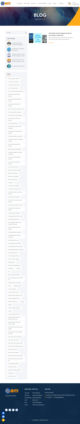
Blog (54, 3)
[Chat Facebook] (3, 413)
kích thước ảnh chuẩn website (15, 115)
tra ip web (10, 182)
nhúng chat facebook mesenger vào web (15, 140)
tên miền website (12, 289)
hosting (22, 301)
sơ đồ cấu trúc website (13, 81)
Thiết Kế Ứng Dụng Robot (38, 404)
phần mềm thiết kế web (13, 340)
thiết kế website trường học (14, 282)
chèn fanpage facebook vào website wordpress (14, 223)
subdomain (10, 268)
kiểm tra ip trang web (13, 173)
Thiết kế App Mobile (37, 402)
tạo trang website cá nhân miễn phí (15, 278)
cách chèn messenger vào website (14, 145)
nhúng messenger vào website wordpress (15, 153)
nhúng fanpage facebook (14, 213)
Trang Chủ (19, 3)
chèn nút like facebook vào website (14, 158)
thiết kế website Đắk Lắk (14, 78)
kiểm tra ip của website (13, 176)
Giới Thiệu (26, 3)
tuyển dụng (11, 373)
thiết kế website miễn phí (14, 274)
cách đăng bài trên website (14, 243)
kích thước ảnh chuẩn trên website (14, 105)
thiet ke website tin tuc (13, 292)
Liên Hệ (61, 3)
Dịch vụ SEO (35, 400)
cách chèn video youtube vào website (15, 201)
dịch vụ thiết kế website (13, 259)
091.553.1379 (75, 4)
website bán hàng (12, 366)
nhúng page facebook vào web (15, 216)
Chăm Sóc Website (36, 397)
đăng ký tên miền (18, 286)
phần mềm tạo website (13, 352)
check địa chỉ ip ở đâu (13, 167)
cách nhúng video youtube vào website (15, 193)
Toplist (9, 311)
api (9, 271)
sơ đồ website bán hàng (13, 85)
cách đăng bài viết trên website (15, 246)
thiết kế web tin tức (12, 301)
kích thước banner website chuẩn (16, 109)
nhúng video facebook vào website (14, 209)
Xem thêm (51, 42)
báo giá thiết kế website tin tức (15, 295)
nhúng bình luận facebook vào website (15, 132)
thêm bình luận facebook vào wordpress (15, 127)
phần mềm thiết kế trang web (15, 337)
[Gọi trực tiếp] (3, 420)
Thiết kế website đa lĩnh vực (14, 308)
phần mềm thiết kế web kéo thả (15, 343)
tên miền (18, 268)
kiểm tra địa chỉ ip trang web (14, 170)
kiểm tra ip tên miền (12, 179)
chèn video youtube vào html (15, 189)
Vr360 (9, 286)
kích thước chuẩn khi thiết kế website (14, 100)
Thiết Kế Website (36, 393)
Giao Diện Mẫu (42, 3)
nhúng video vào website (14, 197)
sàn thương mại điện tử (13, 363)
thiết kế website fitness (13, 256)
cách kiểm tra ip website (13, 185)
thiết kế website (12, 376)
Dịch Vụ (33, 3)
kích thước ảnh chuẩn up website (15, 91)
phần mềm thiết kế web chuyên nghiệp (15, 327)
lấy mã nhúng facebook (13, 219)
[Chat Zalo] (3, 416)
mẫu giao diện (11, 262)
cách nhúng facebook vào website (14, 228)
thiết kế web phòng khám (14, 265)
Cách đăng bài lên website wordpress (14, 236)
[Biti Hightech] (5, 3)
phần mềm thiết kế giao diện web (15, 346)
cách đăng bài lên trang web (14, 232)
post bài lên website (13, 252)
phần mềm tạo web (12, 349)
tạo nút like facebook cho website (14, 163)
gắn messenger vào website (14, 149)
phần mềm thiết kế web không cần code (15, 332)
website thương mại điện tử (14, 370)
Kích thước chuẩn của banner (15, 112)
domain (10, 304)
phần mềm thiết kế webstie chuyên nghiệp (14, 323)
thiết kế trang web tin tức (14, 298)
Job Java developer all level (18, 66)
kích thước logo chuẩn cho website (14, 119)
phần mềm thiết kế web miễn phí (15, 355)
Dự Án (50, 3)
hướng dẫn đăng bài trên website (16, 249)
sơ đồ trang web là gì (13, 88)
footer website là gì (12, 123)
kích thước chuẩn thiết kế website (14, 95)
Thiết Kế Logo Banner (37, 395)
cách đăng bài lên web (13, 240)
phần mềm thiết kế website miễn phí (15, 359)
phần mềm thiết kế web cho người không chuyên (14, 318)
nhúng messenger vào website (15, 136)
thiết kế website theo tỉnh (14, 314)
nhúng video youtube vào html (15, 205)
